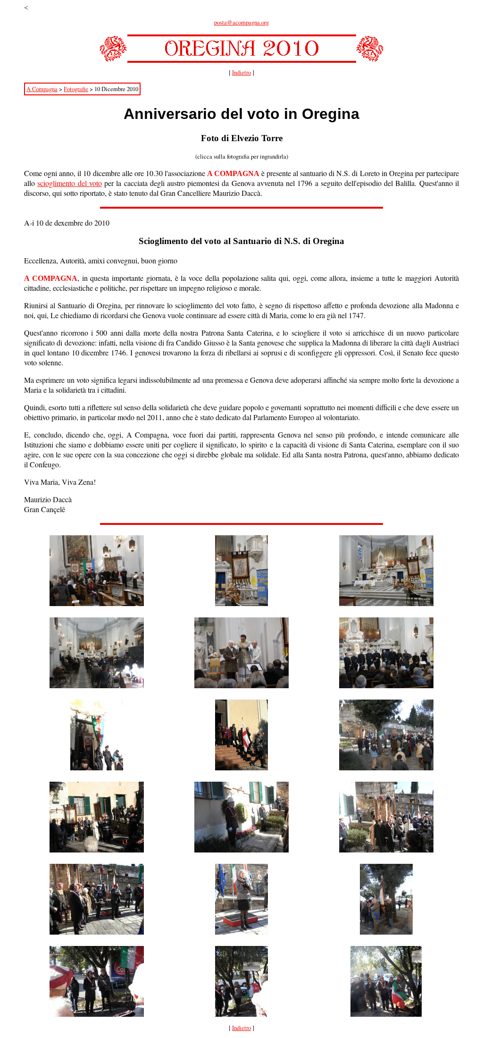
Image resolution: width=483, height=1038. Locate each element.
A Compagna (42, 89)
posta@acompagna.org (241, 22)
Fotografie (76, 89)
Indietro (241, 72)
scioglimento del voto (69, 183)
